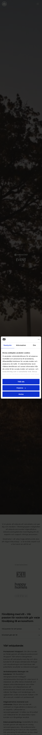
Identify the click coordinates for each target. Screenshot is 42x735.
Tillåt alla (21, 382)
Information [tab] (21, 345)
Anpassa (19, 388)
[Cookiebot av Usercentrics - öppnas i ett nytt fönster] (30, 339)
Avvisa (21, 394)
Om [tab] (34, 345)
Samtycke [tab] (8, 345)
